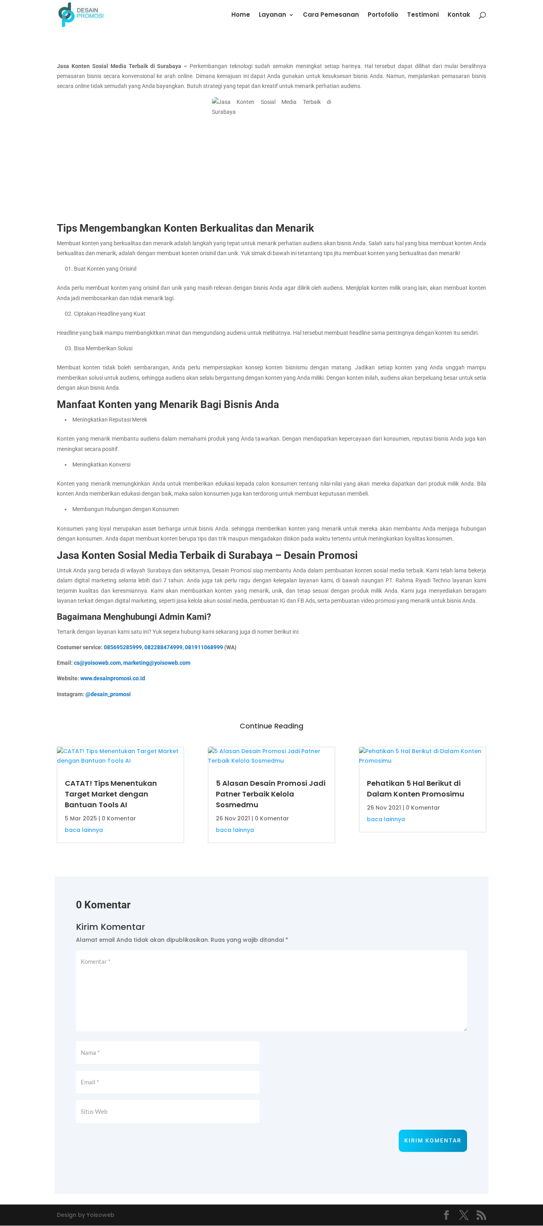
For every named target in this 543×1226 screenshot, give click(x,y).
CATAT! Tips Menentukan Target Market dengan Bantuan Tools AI (111, 794)
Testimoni (423, 15)
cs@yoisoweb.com (97, 663)
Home (240, 15)
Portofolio (383, 15)
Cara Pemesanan (331, 15)
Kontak (459, 15)
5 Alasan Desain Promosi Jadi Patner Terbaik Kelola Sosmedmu (271, 794)
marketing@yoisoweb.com (156, 663)
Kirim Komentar (433, 1140)
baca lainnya (84, 830)
